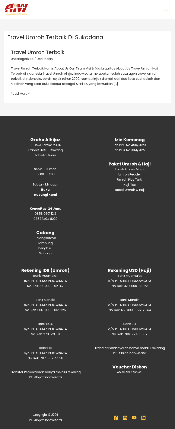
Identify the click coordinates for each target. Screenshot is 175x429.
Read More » (20, 93)
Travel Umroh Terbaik (37, 52)
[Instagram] (125, 417)
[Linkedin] (143, 417)
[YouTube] (134, 417)
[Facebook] (116, 417)
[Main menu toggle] (166, 9)
